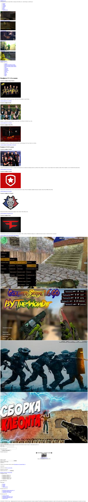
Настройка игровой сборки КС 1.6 (8, 490)
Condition (4, 6)
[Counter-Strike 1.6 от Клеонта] (44, 442)
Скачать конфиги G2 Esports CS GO (6, 213)
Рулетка (3, 485)
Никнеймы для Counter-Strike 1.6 (19, 464)
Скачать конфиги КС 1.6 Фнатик (6, 122)
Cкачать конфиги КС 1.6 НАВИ (6, 100)
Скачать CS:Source (5, 495)
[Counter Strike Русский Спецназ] (44, 391)
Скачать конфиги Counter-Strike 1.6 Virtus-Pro (8, 144)
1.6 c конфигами (3, 30)
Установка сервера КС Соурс (7, 497)
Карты (5, 73)
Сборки (3, 4)
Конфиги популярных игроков (9, 64)
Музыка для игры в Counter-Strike (6, 472)
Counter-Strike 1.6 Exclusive (5, 20)
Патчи (5, 74)
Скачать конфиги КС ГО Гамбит (6, 191)
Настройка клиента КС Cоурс (7, 496)
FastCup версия (3, 40)
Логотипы (6, 68)
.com (3, 0)
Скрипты (6, 69)
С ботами (4, 5)
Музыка (3, 484)
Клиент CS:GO (5, 498)
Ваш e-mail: (2, 446)
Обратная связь (5, 9)
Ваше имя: (2, 445)
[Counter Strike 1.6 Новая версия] (44, 288)
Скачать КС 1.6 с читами (6, 492)
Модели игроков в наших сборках (10, 66)
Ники (3, 8)
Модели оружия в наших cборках (10, 65)
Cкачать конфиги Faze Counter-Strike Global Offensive (9, 235)
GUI (5, 72)
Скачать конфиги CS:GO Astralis (6, 169)
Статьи (3, 7)
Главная (3, 3)
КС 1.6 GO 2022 (10, 467)
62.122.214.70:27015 (44, 457)
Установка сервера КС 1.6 (6, 491)
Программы (6, 70)
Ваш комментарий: (3, 448)
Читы (5, 75)
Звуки (5, 67)
